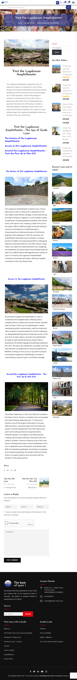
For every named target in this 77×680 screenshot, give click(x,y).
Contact (6, 646)
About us (7, 629)
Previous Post (11, 488)
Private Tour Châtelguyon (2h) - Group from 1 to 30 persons (67, 133)
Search (55, 41)
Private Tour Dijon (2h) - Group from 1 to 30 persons (67, 89)
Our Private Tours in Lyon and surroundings (18, 633)
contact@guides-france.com (53, 601)
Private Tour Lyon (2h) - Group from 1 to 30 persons (67, 70)
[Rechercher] (68, 7)
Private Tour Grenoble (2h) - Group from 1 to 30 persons (68, 152)
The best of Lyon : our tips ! (13, 642)
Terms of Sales (9, 650)
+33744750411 (49, 596)
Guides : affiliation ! (46, 637)
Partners (43, 629)
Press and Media (45, 633)
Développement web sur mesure (50, 676)
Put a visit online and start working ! (51, 642)
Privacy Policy (8, 659)
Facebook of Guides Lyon (12, 637)
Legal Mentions (9, 654)
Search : (7, 606)
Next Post (31, 488)
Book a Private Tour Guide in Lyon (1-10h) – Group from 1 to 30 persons (68, 109)
